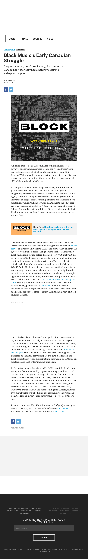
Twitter (55, 508)
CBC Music (63, 408)
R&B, (13, 427)
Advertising (23, 508)
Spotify (63, 513)
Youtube (74, 508)
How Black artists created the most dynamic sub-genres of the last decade (53, 229)
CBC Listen (58, 411)
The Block (19, 427)
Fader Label (38, 510)
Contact (12, 508)
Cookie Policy (26, 510)
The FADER (10, 80)
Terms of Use (36, 508)
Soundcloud (76, 510)
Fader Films (24, 513)
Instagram (53, 510)
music (7, 49)
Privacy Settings (52, 550)
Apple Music (64, 510)
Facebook (65, 508)
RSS (69, 513)
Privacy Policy (12, 510)
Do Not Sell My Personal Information (61, 550)
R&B (13, 49)
